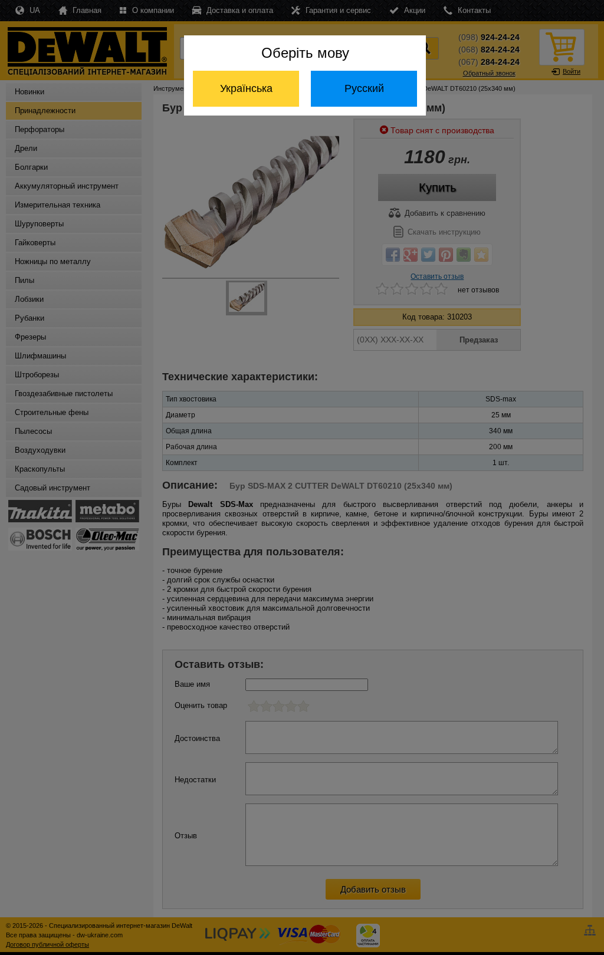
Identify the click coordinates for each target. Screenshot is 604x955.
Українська (246, 88)
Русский (364, 88)
